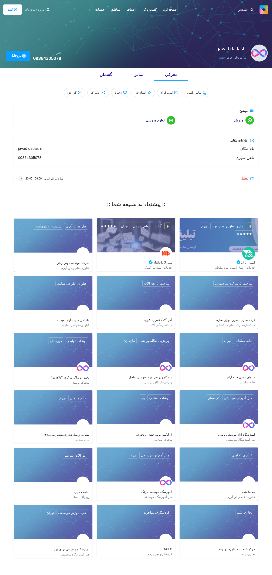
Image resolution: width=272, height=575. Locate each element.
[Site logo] (263, 9)
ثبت (10, 9)
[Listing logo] (259, 53)
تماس (138, 74)
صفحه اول (170, 9)
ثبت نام (30, 9)
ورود (41, 9)
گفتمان (104, 74)
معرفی (171, 74)
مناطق (115, 9)
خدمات (100, 9)
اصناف (131, 9)
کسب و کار (149, 9)
